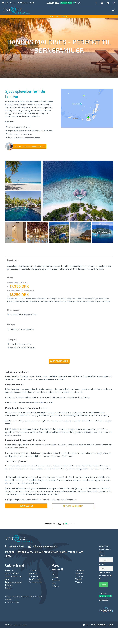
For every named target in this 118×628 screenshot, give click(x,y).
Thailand (78, 579)
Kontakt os (9, 570)
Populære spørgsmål (13, 582)
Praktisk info (33, 576)
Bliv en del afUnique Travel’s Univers (104, 549)
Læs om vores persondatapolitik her (105, 575)
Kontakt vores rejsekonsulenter (30, 146)
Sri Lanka (79, 576)
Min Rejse (32, 570)
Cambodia (56, 580)
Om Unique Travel (12, 573)
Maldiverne (79, 570)
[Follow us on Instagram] (114, 3)
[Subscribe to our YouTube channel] (102, 3)
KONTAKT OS (10, 3)
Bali (53, 574)
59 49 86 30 (16, 546)
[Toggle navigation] (113, 10)
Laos (54, 583)
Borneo (55, 577)
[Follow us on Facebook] (96, 3)
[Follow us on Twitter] (108, 3)
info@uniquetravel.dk (45, 546)
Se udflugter (26, 506)
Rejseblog (9, 585)
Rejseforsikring (34, 579)
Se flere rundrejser (73, 506)
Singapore (79, 573)
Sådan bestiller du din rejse (13, 577)
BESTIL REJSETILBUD (59, 16)
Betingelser (33, 573)
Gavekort (8, 588)
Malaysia (55, 586)
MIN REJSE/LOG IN (27, 3)
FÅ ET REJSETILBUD (59, 361)
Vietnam (78, 582)
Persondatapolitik (35, 582)
